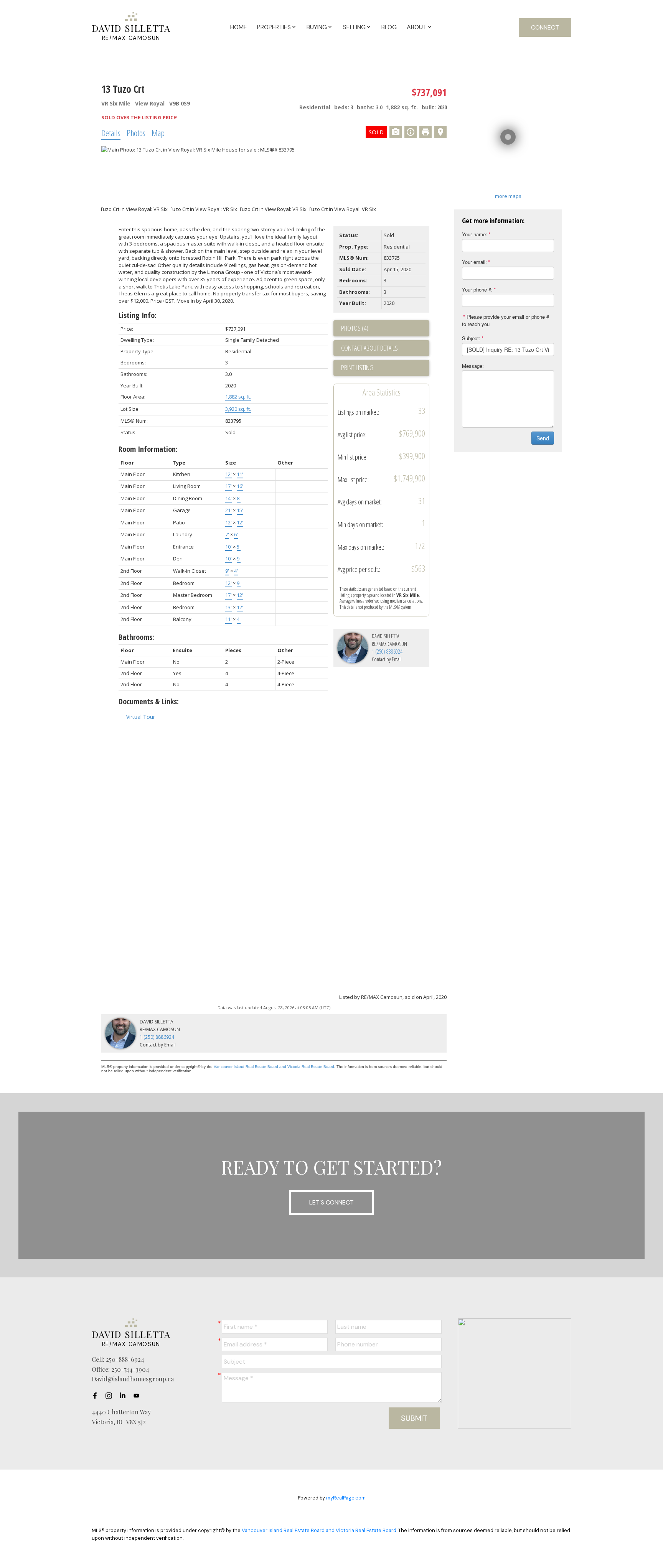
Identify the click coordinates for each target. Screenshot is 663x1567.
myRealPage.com (346, 1497)
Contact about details (369, 348)
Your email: (474, 261)
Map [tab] (158, 132)
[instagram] (111, 1395)
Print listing (357, 367)
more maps (508, 196)
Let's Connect (331, 1202)
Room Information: (148, 449)
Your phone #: (477, 289)
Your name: (474, 234)
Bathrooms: (136, 637)
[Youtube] (138, 1395)
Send (542, 438)
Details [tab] (110, 132)
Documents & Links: (149, 701)
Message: (473, 365)
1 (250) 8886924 (387, 651)
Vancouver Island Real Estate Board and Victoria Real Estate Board (274, 1066)
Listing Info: (138, 315)
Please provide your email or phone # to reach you (505, 320)
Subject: (471, 338)
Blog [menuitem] (389, 27)
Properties (274, 27)
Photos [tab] (136, 132)
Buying (317, 27)
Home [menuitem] (238, 27)
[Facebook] (97, 1395)
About (417, 27)
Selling (354, 27)
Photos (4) (354, 328)
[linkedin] (124, 1395)
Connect (545, 27)
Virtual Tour (140, 716)
